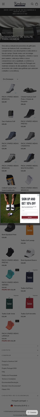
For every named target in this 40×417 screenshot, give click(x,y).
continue (30, 217)
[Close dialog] (38, 195)
